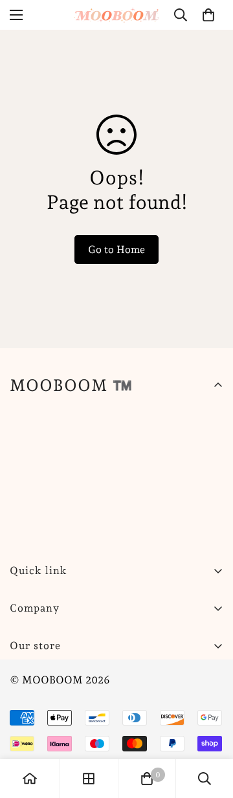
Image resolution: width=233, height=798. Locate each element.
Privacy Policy (44, 743)
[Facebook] (64, 678)
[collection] (88, 778)
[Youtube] (141, 678)
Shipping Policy (47, 699)
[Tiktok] (180, 678)
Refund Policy (43, 721)
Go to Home (116, 249)
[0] (208, 15)
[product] (30, 778)
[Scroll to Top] (210, 729)
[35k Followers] (102, 678)
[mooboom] (117, 15)
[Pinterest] (25, 678)
